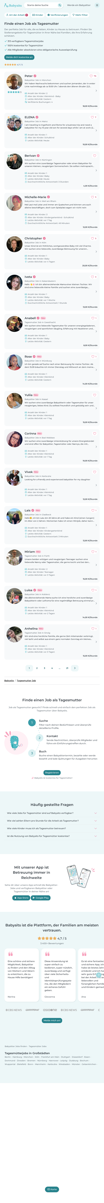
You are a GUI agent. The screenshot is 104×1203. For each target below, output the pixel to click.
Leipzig (63, 1060)
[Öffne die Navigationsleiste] (97, 5)
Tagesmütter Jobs (37, 1046)
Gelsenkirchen (89, 1064)
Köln (37, 1057)
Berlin (8, 1057)
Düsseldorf (77, 1057)
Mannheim (40, 1064)
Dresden (21, 1060)
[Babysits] (13, 5)
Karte (54, 1189)
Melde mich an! (52, 1020)
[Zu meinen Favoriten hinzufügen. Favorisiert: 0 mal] (95, 156)
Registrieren (52, 772)
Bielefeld (21, 1064)
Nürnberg (42, 1060)
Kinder (39, 15)
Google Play (42, 898)
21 (67, 668)
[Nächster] (75, 668)
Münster (76, 1064)
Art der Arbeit (18, 15)
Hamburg (17, 1057)
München (28, 1057)
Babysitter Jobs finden (16, 1046)
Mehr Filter (81, 15)
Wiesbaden (64, 1064)
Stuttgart (65, 1057)
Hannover (53, 1060)
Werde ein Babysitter (79, 5)
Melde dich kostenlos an (19, 57)
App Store (22, 898)
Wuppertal (10, 1064)
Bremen (31, 1060)
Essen (87, 1057)
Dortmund (10, 1060)
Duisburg (73, 1060)
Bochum (84, 1060)
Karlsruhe (52, 1064)
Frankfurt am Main (50, 1057)
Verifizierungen (59, 15)
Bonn (30, 1064)
